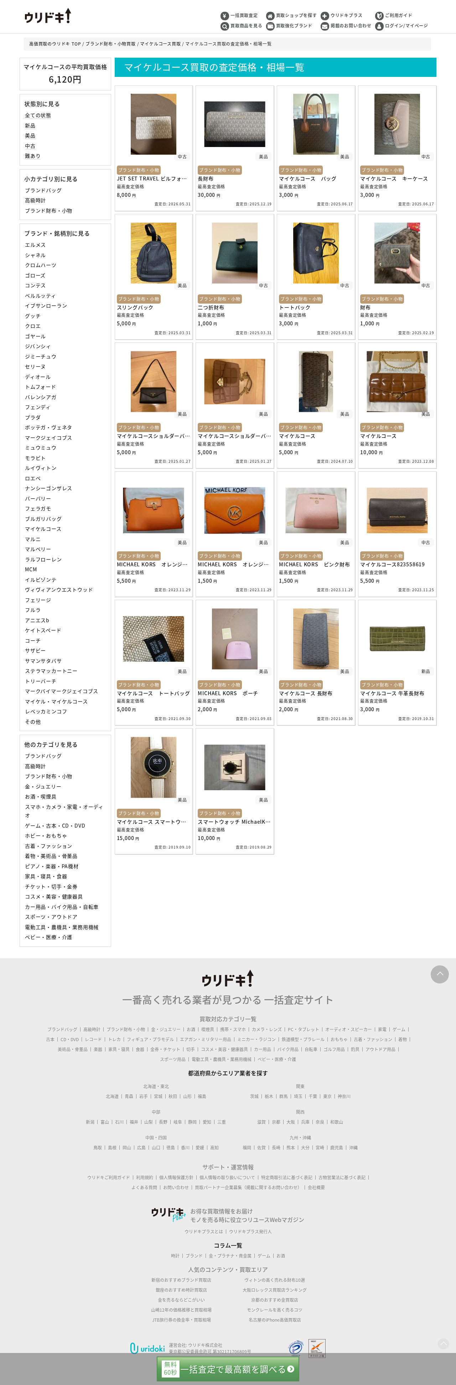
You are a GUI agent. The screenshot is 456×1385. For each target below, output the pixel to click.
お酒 (191, 1029)
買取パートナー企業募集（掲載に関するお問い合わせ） (248, 1187)
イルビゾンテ (41, 579)
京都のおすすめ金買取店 (274, 1300)
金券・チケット (165, 1049)
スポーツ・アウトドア (51, 916)
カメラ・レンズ (267, 1029)
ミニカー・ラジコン (256, 1039)
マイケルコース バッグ (308, 178)
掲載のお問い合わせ (351, 25)
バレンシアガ (41, 396)
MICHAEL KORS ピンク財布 (314, 564)
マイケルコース (43, 528)
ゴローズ (35, 275)
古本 (50, 1039)
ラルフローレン (43, 559)
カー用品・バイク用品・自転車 (62, 906)
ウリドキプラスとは (204, 1231)
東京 (327, 1096)
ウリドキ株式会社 (205, 1345)
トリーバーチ (41, 680)
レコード (93, 1039)
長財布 (205, 178)
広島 (141, 1147)
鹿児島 (336, 1147)
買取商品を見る (246, 25)
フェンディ (38, 406)
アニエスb (37, 620)
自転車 (311, 1049)
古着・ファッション (48, 845)
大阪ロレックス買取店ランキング (275, 1290)
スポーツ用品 (173, 1059)
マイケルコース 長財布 (306, 693)
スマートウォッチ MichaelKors (236, 821)
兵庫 (305, 1122)
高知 (214, 1147)
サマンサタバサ (43, 660)
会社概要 (316, 1187)
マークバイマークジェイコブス (61, 690)
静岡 (192, 1122)
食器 (140, 1049)
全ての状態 (38, 115)
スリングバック (135, 307)
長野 (163, 1122)
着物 (402, 1039)
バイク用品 (288, 1049)
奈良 (320, 1122)
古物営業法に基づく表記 (342, 1177)
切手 (190, 1049)
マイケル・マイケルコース (56, 701)
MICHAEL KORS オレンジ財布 (236, 564)
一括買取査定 (244, 15)
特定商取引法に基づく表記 (286, 1177)
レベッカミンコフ (46, 711)
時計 (175, 1256)
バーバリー (38, 498)
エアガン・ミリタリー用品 (205, 1039)
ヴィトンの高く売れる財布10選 (274, 1280)
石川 (119, 1122)
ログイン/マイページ (406, 25)
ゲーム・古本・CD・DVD (55, 825)
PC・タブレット (303, 1029)
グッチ (33, 315)
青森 (129, 1096)
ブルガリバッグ (43, 518)
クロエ (33, 325)
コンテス (35, 285)
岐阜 (177, 1122)
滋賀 (261, 1122)
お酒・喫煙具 (41, 796)
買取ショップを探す (296, 15)
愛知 (207, 1122)
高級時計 (35, 200)
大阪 (290, 1122)
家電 (382, 1029)
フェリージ (38, 599)
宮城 (158, 1096)
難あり (33, 155)
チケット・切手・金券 (51, 886)
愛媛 (200, 1147)
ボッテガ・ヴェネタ (48, 427)
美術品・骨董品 (73, 1049)
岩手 (143, 1096)
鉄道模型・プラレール (303, 1039)
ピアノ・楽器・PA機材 (52, 866)
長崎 (276, 1147)
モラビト (35, 457)
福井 (134, 1122)
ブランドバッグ (43, 190)
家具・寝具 (119, 1049)
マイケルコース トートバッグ (153, 693)
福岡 (247, 1147)
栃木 (269, 1096)
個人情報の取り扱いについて (227, 1177)
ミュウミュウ (41, 447)
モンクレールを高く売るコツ (274, 1310)
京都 (276, 1122)
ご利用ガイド (399, 15)
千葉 (313, 1096)
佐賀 (261, 1147)
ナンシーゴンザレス (48, 488)
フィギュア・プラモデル (150, 1039)
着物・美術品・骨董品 (51, 855)
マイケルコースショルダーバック (156, 435)
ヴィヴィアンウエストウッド (59, 589)
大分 (305, 1147)
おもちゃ (339, 1039)
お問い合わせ (176, 1187)
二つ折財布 (211, 307)
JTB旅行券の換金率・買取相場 (181, 1320)
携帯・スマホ (233, 1029)
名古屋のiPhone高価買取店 (275, 1320)
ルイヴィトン (41, 467)
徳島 (170, 1147)
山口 (156, 1147)
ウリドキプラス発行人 (250, 1231)
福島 (202, 1096)
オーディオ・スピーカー (348, 1029)
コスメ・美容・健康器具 (54, 896)
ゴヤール (35, 336)
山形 (187, 1096)
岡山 (127, 1147)
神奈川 (344, 1096)
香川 (185, 1147)
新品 (30, 125)
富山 (104, 1122)
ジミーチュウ (41, 356)
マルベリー (38, 548)
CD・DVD (70, 1039)
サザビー (35, 650)
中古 (30, 145)
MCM (31, 569)
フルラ (33, 609)
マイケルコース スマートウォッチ (157, 821)
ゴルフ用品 (334, 1049)
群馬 (283, 1096)
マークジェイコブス (48, 437)
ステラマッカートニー (51, 670)
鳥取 (97, 1147)
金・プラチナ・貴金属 (230, 1256)
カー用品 (262, 1049)
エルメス (35, 244)
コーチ (33, 640)
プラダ (33, 417)
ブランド (194, 1256)
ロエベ (33, 478)
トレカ (114, 1039)
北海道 (112, 1096)
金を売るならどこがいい (181, 1300)
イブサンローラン (46, 305)
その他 (33, 721)
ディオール (38, 376)
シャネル (35, 254)
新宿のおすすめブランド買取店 (181, 1280)
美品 (30, 135)
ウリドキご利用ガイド (108, 1177)
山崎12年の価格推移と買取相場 (181, 1310)
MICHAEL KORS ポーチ (228, 693)
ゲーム (399, 1029)
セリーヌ (35, 366)
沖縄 (353, 1147)
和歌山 (336, 1122)
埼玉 (298, 1096)
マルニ (33, 538)
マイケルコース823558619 (392, 564)
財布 (365, 307)
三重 (221, 1122)
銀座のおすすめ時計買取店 (181, 1290)
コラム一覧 (228, 1245)
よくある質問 (144, 1187)
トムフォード (40, 386)
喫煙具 (207, 1029)
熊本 (290, 1147)
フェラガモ (38, 508)
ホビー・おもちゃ (46, 835)
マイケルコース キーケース (394, 178)
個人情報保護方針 (176, 1177)
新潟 (90, 1122)
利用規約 (144, 1177)
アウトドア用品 (380, 1049)
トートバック (295, 307)
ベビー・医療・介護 (48, 936)
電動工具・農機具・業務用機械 (62, 926)
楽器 (98, 1049)
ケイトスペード (43, 630)
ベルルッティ (40, 295)
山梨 (148, 1122)
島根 (112, 1147)
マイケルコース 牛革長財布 (392, 693)
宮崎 (320, 1147)
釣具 (355, 1049)
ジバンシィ (38, 346)
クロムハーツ (41, 264)
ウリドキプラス (347, 15)
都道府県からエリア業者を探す (228, 1073)
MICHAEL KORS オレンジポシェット (163, 564)
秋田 (173, 1096)
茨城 (254, 1096)
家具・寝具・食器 (46, 876)
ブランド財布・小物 (48, 210)
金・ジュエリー (43, 786)
